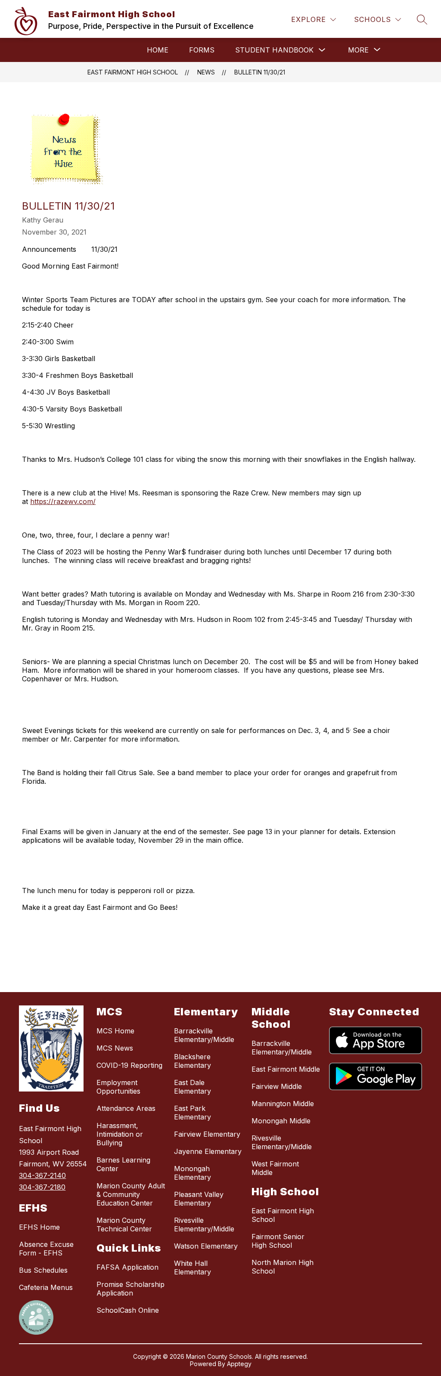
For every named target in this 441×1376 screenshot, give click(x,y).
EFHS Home (39, 1227)
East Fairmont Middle (286, 1069)
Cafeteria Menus (46, 1287)
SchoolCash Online (127, 1310)
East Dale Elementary (192, 1086)
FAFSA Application (127, 1267)
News (206, 72)
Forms (201, 50)
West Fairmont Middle (275, 1168)
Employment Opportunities (118, 1086)
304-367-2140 (42, 1175)
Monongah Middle (281, 1120)
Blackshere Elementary (192, 1061)
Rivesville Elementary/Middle (204, 1224)
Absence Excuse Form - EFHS (46, 1248)
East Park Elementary (192, 1112)
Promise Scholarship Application (130, 1288)
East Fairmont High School (132, 72)
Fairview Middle (277, 1086)
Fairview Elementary (207, 1134)
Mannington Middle (283, 1103)
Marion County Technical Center (124, 1224)
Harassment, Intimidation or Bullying (119, 1134)
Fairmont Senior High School (278, 1240)
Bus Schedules (43, 1270)
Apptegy (239, 1363)
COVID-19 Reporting (129, 1065)
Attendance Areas (125, 1108)
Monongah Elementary (192, 1172)
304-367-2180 (42, 1187)
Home (157, 50)
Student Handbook (274, 50)
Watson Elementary (206, 1246)
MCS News (114, 1048)
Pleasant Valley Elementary (199, 1198)
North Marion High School (283, 1266)
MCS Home (115, 1031)
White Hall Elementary (192, 1267)
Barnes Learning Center (123, 1164)
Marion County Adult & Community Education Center (130, 1194)
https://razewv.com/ (63, 501)
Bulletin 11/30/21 (259, 72)
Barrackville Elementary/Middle (204, 1035)
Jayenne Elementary (208, 1151)
